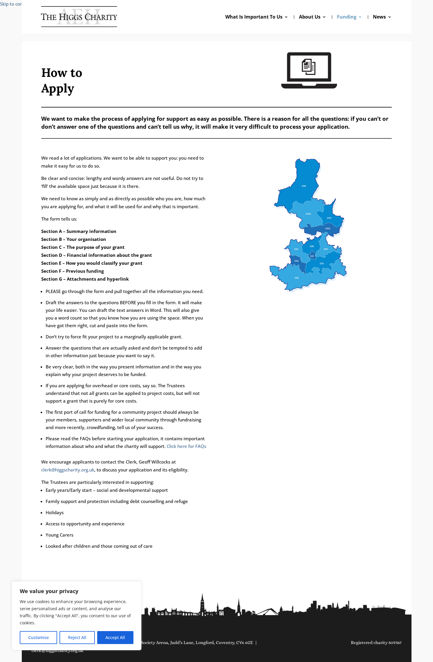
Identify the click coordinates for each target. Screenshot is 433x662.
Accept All (115, 637)
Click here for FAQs (186, 446)
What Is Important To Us (253, 17)
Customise (38, 637)
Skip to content (16, 4)
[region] (76, 615)
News (379, 17)
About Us (309, 17)
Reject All (77, 637)
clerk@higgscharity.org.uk (67, 470)
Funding (346, 17)
